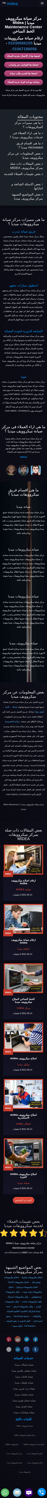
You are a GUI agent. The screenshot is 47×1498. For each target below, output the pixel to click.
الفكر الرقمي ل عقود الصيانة (18, 1321)
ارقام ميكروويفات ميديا (35, 1463)
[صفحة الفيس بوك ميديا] (35, 1339)
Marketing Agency (22, 1316)
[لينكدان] (18, 1349)
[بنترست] (9, 1339)
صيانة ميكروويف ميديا (23, 643)
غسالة (14, 707)
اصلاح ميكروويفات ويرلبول (27, 1287)
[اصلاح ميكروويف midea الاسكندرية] (23, 1094)
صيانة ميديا (23, 506)
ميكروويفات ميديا (24, 1472)
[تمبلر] (35, 1349)
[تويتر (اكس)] (27, 1339)
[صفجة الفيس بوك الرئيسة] (9, 1349)
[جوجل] (27, 1349)
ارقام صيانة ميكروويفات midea (34, 1444)
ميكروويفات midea (12, 1444)
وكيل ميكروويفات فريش (23, 1307)
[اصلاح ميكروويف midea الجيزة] (23, 1153)
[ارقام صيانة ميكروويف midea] (23, 919)
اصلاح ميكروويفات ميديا (35, 1453)
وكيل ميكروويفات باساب (32, 1302)
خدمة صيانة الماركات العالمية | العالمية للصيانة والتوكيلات (23, 1311)
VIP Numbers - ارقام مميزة (24, 1326)
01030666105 (20, 43)
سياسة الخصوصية (12, 722)
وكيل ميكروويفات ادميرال (18, 1297)
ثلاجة (7, 707)
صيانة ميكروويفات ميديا (23, 549)
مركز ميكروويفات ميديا (14, 1453)
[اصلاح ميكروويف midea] (23, 1037)
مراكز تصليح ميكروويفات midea (24, 1435)
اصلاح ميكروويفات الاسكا (18, 1282)
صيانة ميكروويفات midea (24, 1426)
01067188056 (24, 49)
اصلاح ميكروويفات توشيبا (32, 1277)
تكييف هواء (39, 712)
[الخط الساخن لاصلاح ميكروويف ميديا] (23, 978)
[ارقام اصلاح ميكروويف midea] (23, 860)
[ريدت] (18, 1339)
